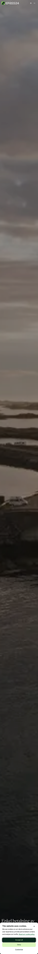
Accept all (19, 940)
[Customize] (34, 926)
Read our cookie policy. (27, 934)
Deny (19, 945)
